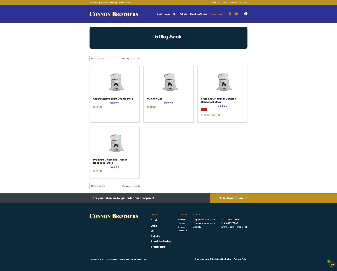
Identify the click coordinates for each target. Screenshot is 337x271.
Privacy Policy (240, 259)
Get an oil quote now (230, 198)
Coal (159, 14)
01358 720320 (232, 219)
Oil (174, 14)
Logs (167, 14)
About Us (215, 3)
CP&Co (145, 259)
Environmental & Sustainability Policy (213, 259)
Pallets (183, 14)
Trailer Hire (216, 14)
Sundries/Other (198, 14)
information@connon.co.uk (234, 227)
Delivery (224, 3)
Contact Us (243, 3)
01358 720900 (231, 223)
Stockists (233, 3)
